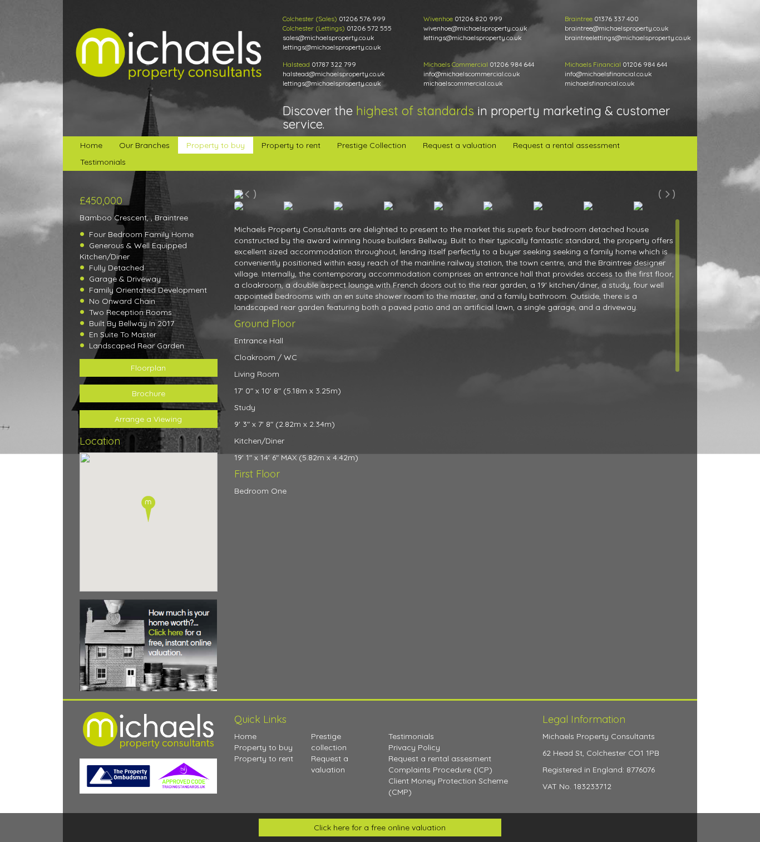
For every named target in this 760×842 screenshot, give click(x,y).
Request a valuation (459, 145)
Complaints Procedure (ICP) (440, 770)
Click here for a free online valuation (380, 828)
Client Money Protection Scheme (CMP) (448, 786)
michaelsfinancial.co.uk (600, 83)
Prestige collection (329, 741)
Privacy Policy (414, 747)
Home (91, 145)
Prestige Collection (371, 145)
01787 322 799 (334, 64)
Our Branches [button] (144, 145)
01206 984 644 (512, 64)
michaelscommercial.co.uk (463, 83)
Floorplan (148, 368)
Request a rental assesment (439, 759)
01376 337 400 (616, 18)
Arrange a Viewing (148, 419)
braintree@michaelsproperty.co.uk (617, 28)
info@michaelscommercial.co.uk (471, 74)
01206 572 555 (369, 28)
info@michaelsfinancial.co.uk (608, 74)
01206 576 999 (362, 18)
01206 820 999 (478, 18)
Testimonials (103, 162)
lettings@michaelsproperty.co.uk (332, 47)
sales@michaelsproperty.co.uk (328, 37)
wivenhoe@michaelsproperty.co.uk (475, 28)
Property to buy (215, 145)
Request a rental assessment (566, 145)
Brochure (148, 393)
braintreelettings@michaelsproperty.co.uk (628, 37)
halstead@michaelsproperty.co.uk (334, 74)
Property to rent (290, 145)
